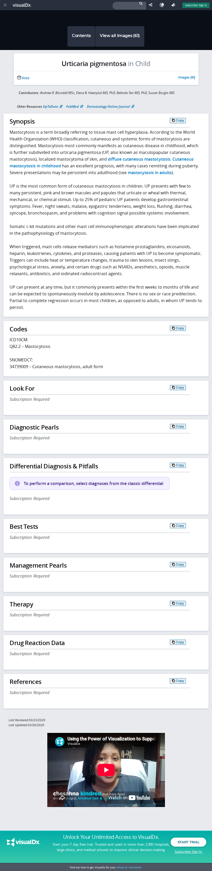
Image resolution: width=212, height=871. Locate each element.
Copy (180, 120)
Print (25, 78)
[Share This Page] (151, 5)
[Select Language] (163, 5)
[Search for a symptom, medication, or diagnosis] (129, 6)
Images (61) (186, 77)
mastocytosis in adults (150, 172)
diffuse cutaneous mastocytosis (139, 159)
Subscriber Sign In (196, 5)
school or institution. (129, 867)
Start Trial (188, 842)
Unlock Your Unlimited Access (111, 837)
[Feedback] (174, 5)
